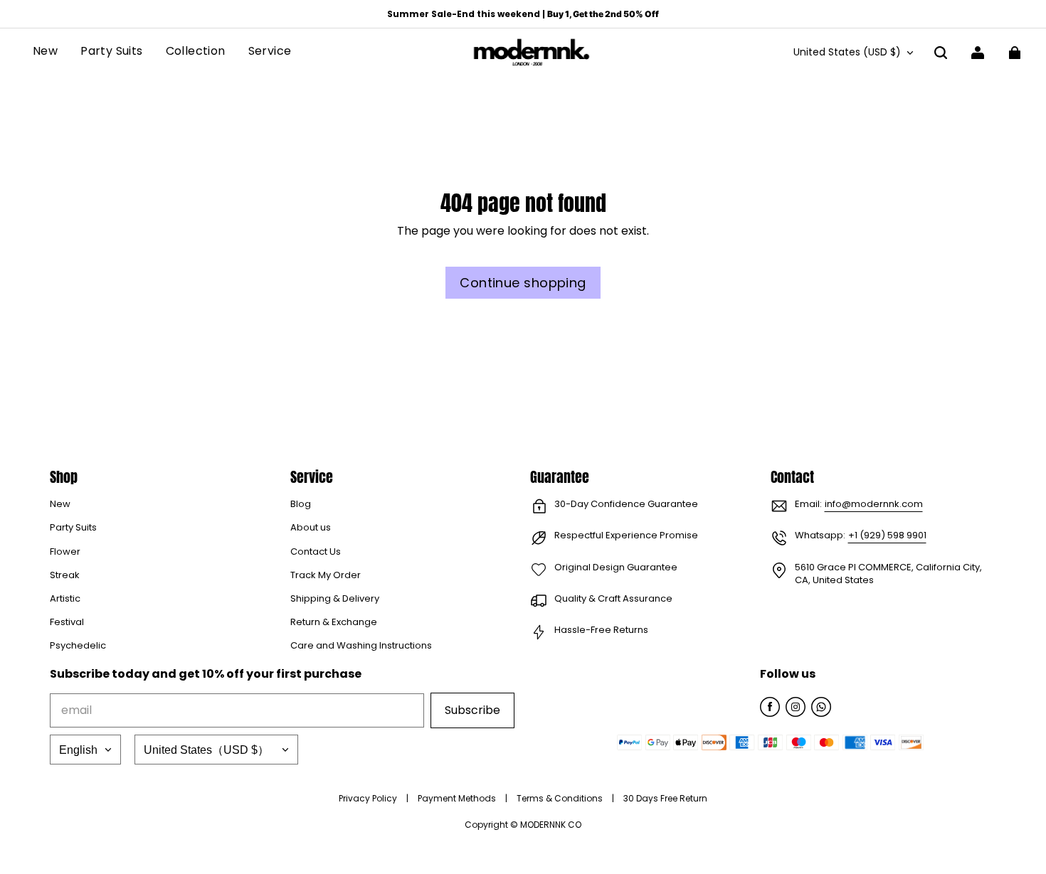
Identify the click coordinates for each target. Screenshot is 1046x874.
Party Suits (73, 527)
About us (310, 527)
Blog (300, 504)
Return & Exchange (333, 622)
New (60, 504)
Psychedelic (78, 645)
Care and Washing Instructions (361, 645)
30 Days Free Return (665, 798)
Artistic (65, 598)
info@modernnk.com (874, 504)
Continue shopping (523, 283)
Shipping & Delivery (334, 598)
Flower (65, 551)
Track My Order (325, 575)
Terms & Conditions (561, 798)
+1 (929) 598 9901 (887, 535)
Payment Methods (458, 798)
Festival (67, 622)
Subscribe (472, 710)
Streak (65, 575)
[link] (196, 52)
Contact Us (315, 551)
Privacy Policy (369, 798)
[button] (941, 53)
